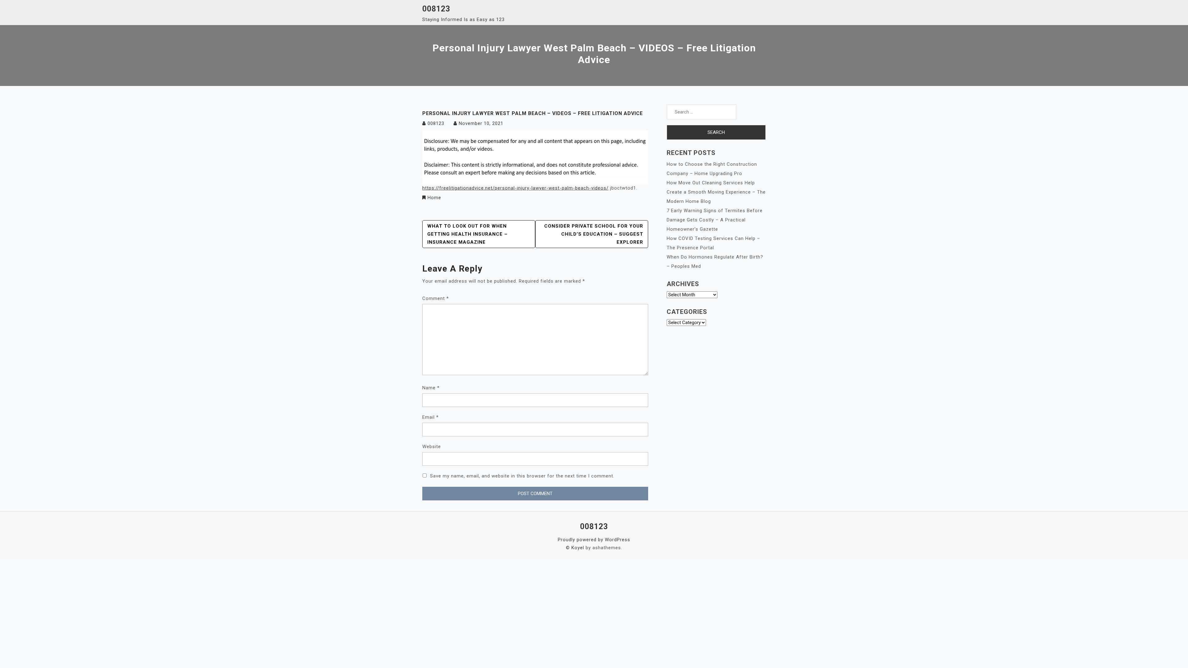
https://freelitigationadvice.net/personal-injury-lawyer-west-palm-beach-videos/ (515, 188)
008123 (436, 8)
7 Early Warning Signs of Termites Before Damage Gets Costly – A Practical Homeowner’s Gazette (715, 220)
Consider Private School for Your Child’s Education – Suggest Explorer (593, 234)
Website (431, 446)
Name (431, 388)
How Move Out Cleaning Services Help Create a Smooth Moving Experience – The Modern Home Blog (716, 192)
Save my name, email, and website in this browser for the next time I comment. (522, 476)
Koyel (577, 547)
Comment (435, 298)
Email (430, 417)
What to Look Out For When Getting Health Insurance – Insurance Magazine (467, 234)
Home (434, 197)
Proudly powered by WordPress (594, 539)
